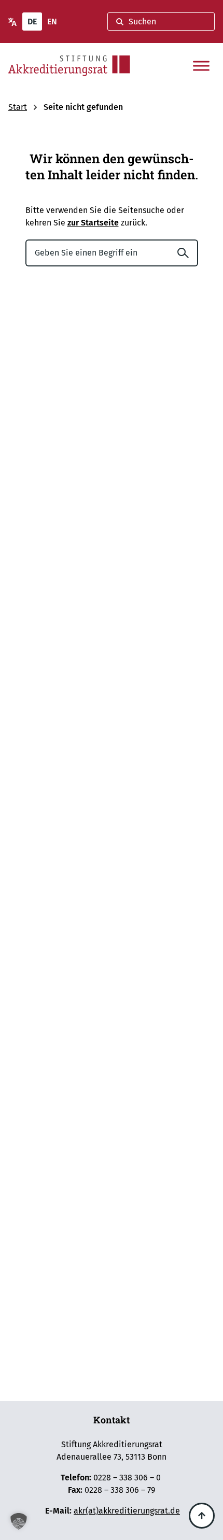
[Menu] (201, 66)
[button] (18, 1521)
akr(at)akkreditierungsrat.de (127, 1511)
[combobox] (161, 21)
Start (17, 107)
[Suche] (187, 252)
